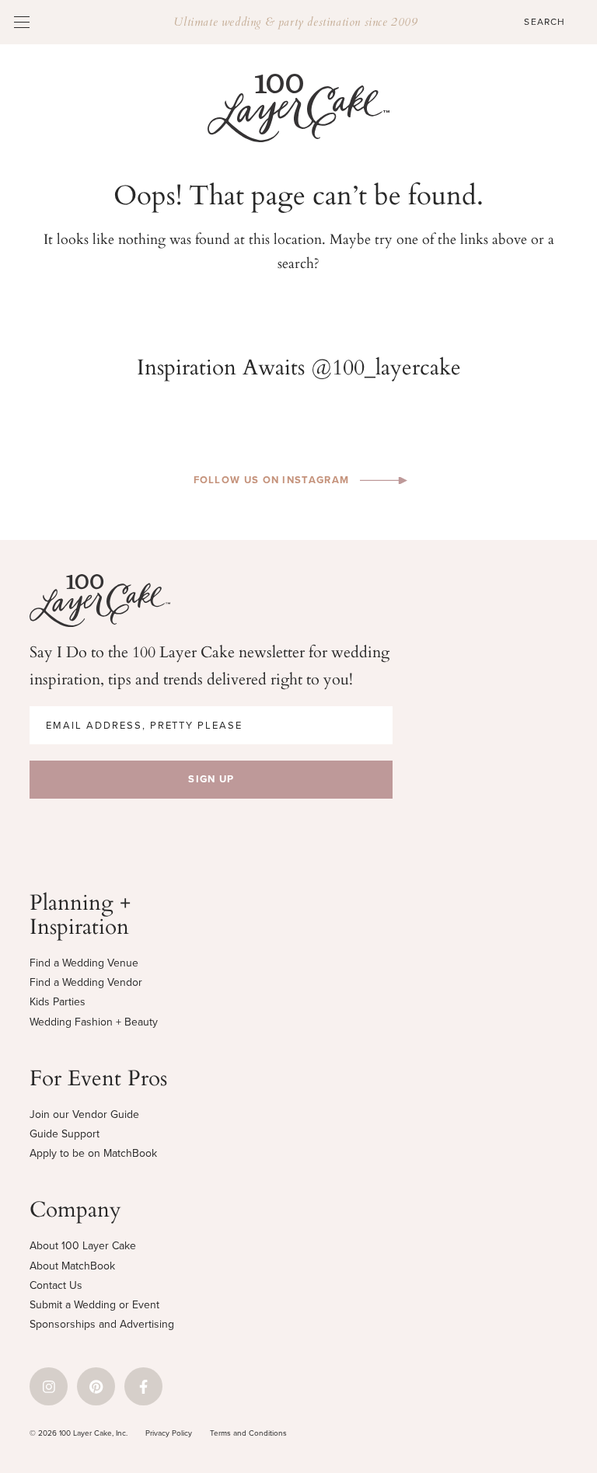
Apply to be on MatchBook (93, 1153)
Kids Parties (58, 1002)
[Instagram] (49, 1386)
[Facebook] (143, 1386)
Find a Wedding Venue (84, 963)
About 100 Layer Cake (83, 1246)
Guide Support (65, 1134)
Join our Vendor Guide (84, 1114)
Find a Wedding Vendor (86, 982)
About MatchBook (72, 1266)
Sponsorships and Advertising (102, 1324)
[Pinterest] (96, 1386)
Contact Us (56, 1285)
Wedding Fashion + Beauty (94, 1022)
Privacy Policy (168, 1433)
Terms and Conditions (248, 1433)
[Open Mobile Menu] (22, 21)
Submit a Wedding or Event (94, 1305)
